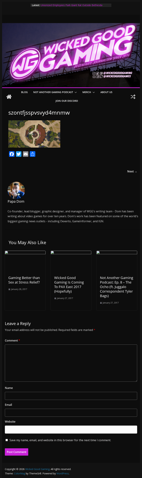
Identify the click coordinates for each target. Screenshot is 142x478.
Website (10, 421)
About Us (106, 92)
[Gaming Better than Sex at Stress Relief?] (25, 253)
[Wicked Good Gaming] (71, 25)
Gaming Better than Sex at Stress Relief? (24, 280)
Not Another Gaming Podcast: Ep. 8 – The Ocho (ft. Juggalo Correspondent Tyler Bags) (116, 286)
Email (8, 405)
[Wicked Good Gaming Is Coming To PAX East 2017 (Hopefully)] (71, 253)
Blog (24, 92)
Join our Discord (67, 100)
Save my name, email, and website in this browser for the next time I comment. (60, 440)
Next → (132, 171)
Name (9, 388)
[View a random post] (133, 97)
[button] (75, 92)
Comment (12, 340)
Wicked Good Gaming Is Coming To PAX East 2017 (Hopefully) (69, 284)
